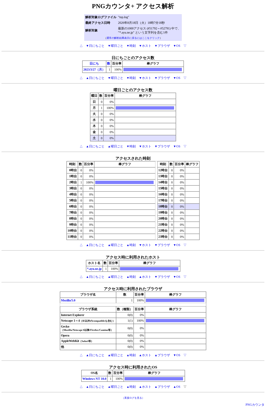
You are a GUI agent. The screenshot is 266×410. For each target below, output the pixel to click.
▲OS (176, 386)
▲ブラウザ (162, 355)
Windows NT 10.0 (94, 378)
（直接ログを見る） (133, 397)
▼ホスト (145, 45)
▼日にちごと (95, 45)
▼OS (176, 45)
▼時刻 (131, 45)
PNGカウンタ (255, 404)
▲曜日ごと (115, 146)
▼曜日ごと (115, 45)
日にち (94, 63)
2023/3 (87, 69)
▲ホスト (145, 276)
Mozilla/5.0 (68, 300)
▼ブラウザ (162, 45)
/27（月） (98, 69)
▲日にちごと (95, 78)
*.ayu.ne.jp (94, 268)
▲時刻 (131, 245)
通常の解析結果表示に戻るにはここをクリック (133, 37)
